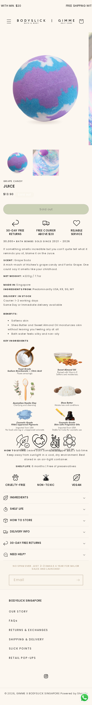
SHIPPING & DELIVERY (26, 639)
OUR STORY (18, 611)
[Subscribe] (78, 580)
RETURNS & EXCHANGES (28, 630)
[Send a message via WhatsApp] (84, 697)
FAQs (13, 621)
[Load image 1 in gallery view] (17, 163)
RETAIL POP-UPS (22, 658)
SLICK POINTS (20, 648)
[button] (9, 21)
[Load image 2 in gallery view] (46, 163)
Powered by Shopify (74, 693)
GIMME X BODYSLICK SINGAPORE (38, 693)
